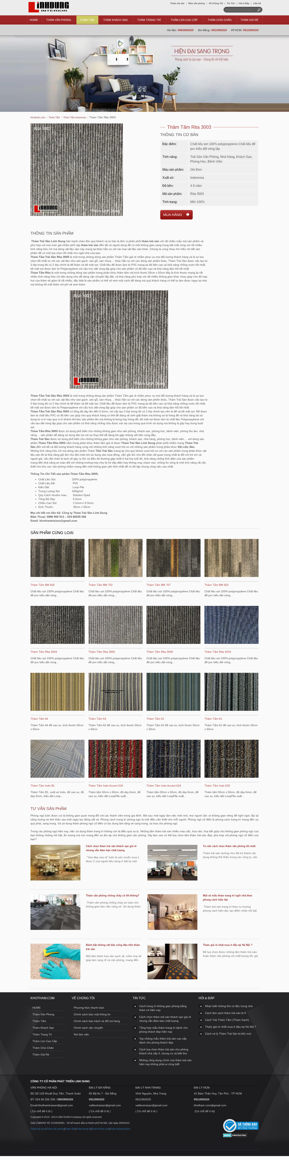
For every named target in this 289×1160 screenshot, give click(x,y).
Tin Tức (231, 3)
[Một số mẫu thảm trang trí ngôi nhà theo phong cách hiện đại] (172, 912)
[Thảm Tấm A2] (173, 692)
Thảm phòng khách (120, 1129)
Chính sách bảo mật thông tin (92, 1014)
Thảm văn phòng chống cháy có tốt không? (112, 895)
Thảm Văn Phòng (58, 19)
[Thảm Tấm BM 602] (231, 558)
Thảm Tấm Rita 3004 (43, 651)
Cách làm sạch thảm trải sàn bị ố (225, 1013)
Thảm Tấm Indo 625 (217, 785)
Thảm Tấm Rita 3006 (159, 651)
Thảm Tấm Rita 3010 (217, 651)
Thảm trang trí (83, 1129)
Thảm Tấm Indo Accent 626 (105, 785)
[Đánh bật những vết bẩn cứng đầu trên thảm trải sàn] (55, 962)
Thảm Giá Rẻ (249, 19)
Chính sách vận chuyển (88, 1027)
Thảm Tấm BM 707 (158, 584)
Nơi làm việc (81, 1034)
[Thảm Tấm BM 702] (115, 558)
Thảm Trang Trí (149, 19)
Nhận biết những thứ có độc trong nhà (229, 1006)
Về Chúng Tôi (216, 3)
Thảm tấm (70, 1129)
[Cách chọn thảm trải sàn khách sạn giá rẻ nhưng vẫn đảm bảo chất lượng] (55, 863)
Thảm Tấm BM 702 (100, 584)
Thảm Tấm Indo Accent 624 (163, 785)
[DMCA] (235, 1136)
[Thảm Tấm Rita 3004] (57, 625)
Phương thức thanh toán (89, 1007)
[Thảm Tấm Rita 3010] (231, 625)
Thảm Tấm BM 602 (216, 584)
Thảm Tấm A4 (39, 718)
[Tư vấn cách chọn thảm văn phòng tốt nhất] (172, 863)
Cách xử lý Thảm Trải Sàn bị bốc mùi (228, 1033)
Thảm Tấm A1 (213, 718)
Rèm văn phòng (196, 3)
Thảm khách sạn (100, 1129)
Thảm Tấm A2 (155, 718)
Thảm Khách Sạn (115, 19)
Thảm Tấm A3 (97, 718)
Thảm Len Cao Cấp (184, 19)
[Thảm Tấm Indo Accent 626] (115, 759)
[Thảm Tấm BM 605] (57, 558)
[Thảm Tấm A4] (57, 692)
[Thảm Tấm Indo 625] (231, 759)
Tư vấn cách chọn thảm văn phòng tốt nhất (229, 846)
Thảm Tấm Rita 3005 (101, 651)
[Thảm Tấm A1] (231, 692)
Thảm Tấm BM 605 (42, 584)
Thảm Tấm (87, 19)
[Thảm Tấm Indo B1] (57, 759)
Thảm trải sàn (177, 3)
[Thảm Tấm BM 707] (173, 558)
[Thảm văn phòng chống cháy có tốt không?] (55, 912)
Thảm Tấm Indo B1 (42, 785)
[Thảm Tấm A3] (115, 692)
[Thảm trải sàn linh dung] (49, 11)
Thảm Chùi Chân (219, 19)
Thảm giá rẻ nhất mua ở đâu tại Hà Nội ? (227, 944)
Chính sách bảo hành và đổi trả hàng (97, 1021)
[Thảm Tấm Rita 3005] (115, 625)
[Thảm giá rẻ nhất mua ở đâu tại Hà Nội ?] (172, 962)
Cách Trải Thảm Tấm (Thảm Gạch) (227, 1019)
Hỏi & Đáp (244, 3)
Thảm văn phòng (55, 1129)
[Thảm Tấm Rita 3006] (173, 625)
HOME (34, 19)
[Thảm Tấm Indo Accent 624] (173, 759)
